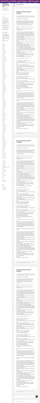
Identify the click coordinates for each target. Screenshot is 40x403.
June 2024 (3, 63)
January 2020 (4, 115)
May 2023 (3, 69)
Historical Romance (22, 33)
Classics (17, 55)
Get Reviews (37, 0)
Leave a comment (21, 133)
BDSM (26, 35)
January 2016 (4, 155)
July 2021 (3, 94)
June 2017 (3, 134)
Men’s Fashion (27, 68)
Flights (26, 64)
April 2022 (3, 83)
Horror (29, 54)
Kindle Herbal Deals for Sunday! (23, 12)
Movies (25, 72)
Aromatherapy (4, 162)
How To (17, 48)
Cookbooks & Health (31, 47)
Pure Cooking (18, 50)
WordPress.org (4, 189)
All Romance (21, 92)
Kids (23, 55)
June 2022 (3, 80)
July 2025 (3, 54)
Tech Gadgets (27, 66)
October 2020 (4, 105)
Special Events (22, 74)
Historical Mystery (19, 42)
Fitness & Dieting (4, 166)
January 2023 (4, 74)
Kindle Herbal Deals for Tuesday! (23, 141)
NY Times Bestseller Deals (28, 56)
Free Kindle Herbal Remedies (5, 167)
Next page (37, 397)
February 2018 (4, 125)
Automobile (18, 69)
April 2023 (3, 70)
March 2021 (3, 99)
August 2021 (3, 93)
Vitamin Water (4, 181)
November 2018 (4, 119)
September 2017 (4, 130)
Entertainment (18, 88)
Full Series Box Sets (32, 37)
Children (31, 68)
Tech (20, 66)
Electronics (22, 83)
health (17, 133)
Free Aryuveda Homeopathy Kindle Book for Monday (5, 38)
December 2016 (4, 141)
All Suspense (25, 43)
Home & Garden (25, 65)
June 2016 (3, 149)
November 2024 (4, 59)
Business (24, 73)
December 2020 (4, 103)
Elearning (27, 73)
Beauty (34, 62)
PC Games (22, 72)
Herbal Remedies (21, 48)
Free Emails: (2, 2)
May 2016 (3, 150)
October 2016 (4, 144)
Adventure (27, 53)
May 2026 (3, 49)
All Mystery (22, 41)
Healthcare (31, 62)
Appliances (29, 65)
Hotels (23, 64)
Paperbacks (28, 72)
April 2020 (3, 113)
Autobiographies (32, 48)
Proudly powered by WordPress (20, 401)
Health (25, 48)
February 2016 (4, 154)
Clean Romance (20, 46)
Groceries (28, 62)
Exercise (24, 52)
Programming (18, 52)
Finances (22, 70)
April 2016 (3, 151)
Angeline (3, 37)
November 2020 (4, 104)
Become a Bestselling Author (22, 0)
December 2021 (4, 88)
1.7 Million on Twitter (31, 0)
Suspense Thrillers (26, 44)
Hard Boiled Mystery (32, 41)
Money (19, 49)
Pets (17, 63)
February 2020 (4, 114)
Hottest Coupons (23, 87)
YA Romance (27, 33)
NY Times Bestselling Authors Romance (28, 92)
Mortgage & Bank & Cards (27, 70)
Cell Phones (23, 66)
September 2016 (4, 145)
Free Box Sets (18, 38)
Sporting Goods (22, 69)
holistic (3, 172)
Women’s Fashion (22, 68)
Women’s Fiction (18, 54)
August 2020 (3, 108)
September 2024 (4, 60)
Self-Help (33, 49)
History (31, 51)
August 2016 (3, 146)
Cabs (27, 64)
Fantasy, (27, 54)
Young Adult (20, 55)
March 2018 (3, 124)
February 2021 (4, 100)
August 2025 (3, 53)
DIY (29, 48)
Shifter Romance (22, 35)
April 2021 (3, 98)
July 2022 (3, 79)
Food (25, 62)
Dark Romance (21, 36)
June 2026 (3, 48)
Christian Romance (26, 45)
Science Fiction (24, 54)
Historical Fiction (23, 53)
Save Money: (2, 1)
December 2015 (4, 156)
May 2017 (3, 135)
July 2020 (3, 109)
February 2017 (4, 139)
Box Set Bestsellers (22, 37)
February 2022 (4, 85)
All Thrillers (21, 43)
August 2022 (3, 78)
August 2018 (3, 120)
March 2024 (3, 65)
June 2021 (3, 95)
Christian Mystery (31, 45)
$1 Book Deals (22, 56)
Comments (4, 188)
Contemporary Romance (25, 32)
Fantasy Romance (19, 32)
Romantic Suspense (32, 33)
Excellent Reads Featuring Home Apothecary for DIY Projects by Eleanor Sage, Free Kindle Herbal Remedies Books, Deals (5, 22)
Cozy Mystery (26, 41)
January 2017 (4, 140)
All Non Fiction (22, 47)
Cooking (27, 48)
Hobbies (31, 87)
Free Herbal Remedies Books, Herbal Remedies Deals (5, 5)
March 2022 (3, 84)
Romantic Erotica (29, 35)
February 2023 (4, 73)
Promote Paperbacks (13, 0)
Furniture (32, 65)
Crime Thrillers (21, 44)
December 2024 (4, 58)
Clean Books (25, 46)
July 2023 (3, 68)
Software (20, 67)
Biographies (26, 47)
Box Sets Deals (27, 37)
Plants (3, 177)
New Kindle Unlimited (28, 39)
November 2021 (4, 89)
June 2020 (3, 110)
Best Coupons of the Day (23, 77)
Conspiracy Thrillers (30, 43)
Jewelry (34, 68)
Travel (17, 49)
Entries (3, 187)
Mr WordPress (4, 40)
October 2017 (4, 129)
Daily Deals (26, 74)
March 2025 (3, 55)
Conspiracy (23, 51)
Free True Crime (27, 51)
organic (3, 176)
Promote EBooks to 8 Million (5, 0)
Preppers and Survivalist (24, 49)
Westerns (32, 54)
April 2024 (3, 64)
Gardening (29, 49)
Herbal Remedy (4, 171)
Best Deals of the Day (22, 61)
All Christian (21, 45)
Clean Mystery (29, 46)
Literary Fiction (31, 53)
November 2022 (4, 75)
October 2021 (4, 90)
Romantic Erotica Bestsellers (25, 34)
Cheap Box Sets (23, 38)
